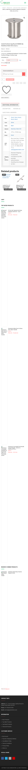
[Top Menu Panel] (22, 3)
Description (6, 108)
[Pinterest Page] (13, 758)
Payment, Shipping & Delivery (9, 738)
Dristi (12, 135)
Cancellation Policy (6, 741)
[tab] (10, 105)
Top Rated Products (7, 724)
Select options (8, 189)
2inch (12, 117)
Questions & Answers (9, 112)
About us (4, 748)
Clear (20, 60)
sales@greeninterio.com (17, 149)
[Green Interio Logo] (6, 2)
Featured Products (6, 726)
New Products (5, 719)
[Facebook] (14, 83)
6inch (12, 119)
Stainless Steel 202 (16, 129)
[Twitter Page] (6, 758)
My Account (5, 736)
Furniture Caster (22, 53)
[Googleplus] (21, 83)
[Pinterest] (24, 83)
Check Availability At (8, 70)
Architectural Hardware (12, 53)
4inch (19, 117)
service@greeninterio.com (11, 710)
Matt (12, 125)
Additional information (10, 105)
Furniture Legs (13, 55)
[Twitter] (17, 83)
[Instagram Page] (10, 758)
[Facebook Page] (2, 758)
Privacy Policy (5, 745)
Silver (12, 122)
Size (3, 60)
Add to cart (10, 79)
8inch (16, 119)
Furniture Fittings (5, 55)
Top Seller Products (7, 722)
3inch (16, 117)
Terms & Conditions (7, 743)
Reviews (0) (16, 108)
